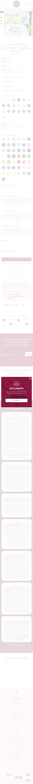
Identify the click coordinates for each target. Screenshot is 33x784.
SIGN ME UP (16, 400)
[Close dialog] (30, 378)
